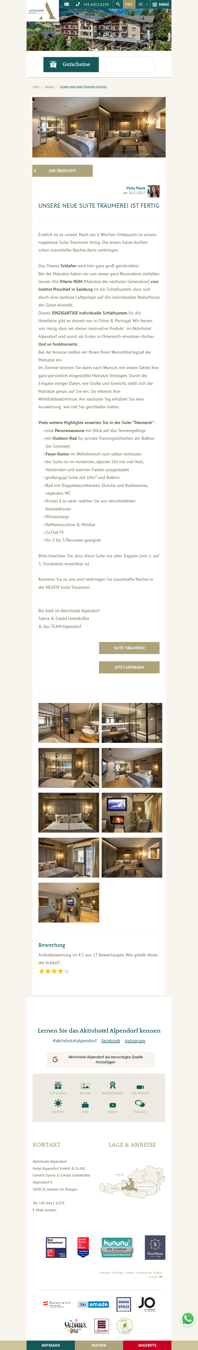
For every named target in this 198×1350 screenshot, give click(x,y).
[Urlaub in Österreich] (56, 1305)
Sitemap (117, 1273)
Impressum (144, 1273)
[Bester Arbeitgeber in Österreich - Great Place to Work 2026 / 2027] (83, 1247)
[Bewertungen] (127, 64)
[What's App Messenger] (188, 1318)
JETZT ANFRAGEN (129, 667)
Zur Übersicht (62, 170)
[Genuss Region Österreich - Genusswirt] (101, 1326)
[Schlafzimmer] (132, 769)
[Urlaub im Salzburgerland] (76, 1326)
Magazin (50, 86)
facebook (110, 1040)
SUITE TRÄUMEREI (129, 648)
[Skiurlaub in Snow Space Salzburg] (123, 1305)
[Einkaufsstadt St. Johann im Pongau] (147, 1305)
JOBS (129, 4)
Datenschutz (155, 1275)
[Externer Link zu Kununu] (117, 1247)
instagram (135, 1040)
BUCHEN (99, 1345)
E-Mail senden (45, 1210)
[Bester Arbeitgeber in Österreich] (56, 1247)
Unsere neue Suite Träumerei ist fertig (83, 86)
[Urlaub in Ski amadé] (93, 1305)
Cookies (104, 1273)
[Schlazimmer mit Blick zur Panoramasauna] (68, 859)
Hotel (36, 86)
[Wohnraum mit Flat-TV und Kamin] (132, 814)
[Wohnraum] (132, 859)
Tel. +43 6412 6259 (48, 1203)
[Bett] (68, 814)
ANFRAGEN (51, 1345)
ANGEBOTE (147, 1345)
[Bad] (68, 724)
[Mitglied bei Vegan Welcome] (124, 1326)
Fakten (129, 1273)
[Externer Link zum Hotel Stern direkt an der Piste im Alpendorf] (155, 1247)
